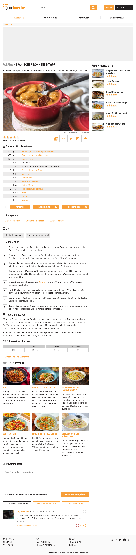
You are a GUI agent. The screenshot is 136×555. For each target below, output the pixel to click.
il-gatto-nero (23, 511)
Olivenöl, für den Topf (32, 170)
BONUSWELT (117, 17)
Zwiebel (25, 174)
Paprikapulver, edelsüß (32, 189)
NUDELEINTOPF (9, 434)
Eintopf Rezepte (12, 221)
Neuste (46, 504)
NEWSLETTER (75, 539)
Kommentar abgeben (75, 494)
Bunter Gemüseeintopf (116, 102)
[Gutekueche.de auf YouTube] (112, 540)
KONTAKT (7, 542)
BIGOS (5, 387)
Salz (24, 192)
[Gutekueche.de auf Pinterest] (116, 540)
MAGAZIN (84, 17)
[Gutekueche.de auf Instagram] (120, 540)
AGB (38, 539)
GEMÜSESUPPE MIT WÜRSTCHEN (70, 435)
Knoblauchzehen (30, 181)
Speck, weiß (27, 159)
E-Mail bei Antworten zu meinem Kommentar (25, 494)
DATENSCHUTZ (43, 542)
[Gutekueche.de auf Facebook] (108, 540)
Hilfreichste (17, 504)
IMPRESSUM (8, 539)
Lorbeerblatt (27, 177)
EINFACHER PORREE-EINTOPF (45, 434)
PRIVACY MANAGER (45, 545)
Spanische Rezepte (35, 221)
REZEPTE (19, 17)
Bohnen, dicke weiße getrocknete (38, 151)
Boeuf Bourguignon (115, 92)
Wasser (25, 200)
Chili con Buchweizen (115, 124)
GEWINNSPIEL (75, 542)
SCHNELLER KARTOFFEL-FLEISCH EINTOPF (73, 388)
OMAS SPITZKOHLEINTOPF (44, 387)
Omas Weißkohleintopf (116, 113)
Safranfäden (27, 185)
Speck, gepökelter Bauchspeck (36, 155)
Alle (75, 504)
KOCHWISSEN (51, 17)
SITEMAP (73, 545)
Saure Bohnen (112, 81)
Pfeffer (25, 196)
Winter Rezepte (57, 221)
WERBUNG (8, 545)
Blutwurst (42, 282)
